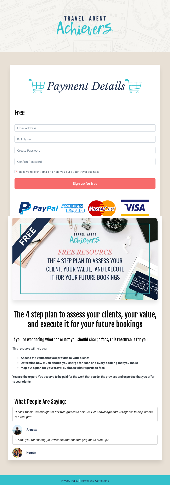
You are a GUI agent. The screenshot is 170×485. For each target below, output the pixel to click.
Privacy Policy (70, 480)
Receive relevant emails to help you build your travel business (59, 171)
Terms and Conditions (95, 480)
